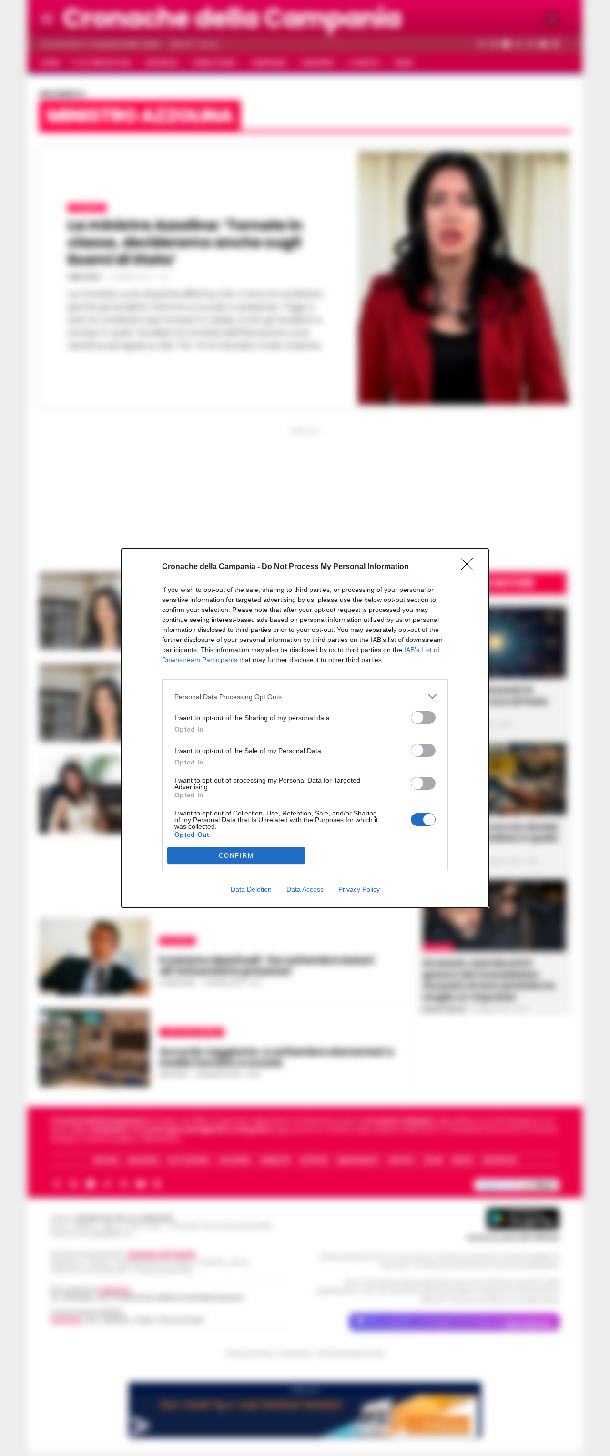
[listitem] (305, 697)
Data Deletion (251, 889)
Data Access (305, 889)
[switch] (423, 717)
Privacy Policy (359, 889)
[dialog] (305, 728)
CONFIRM (236, 855)
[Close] (470, 567)
